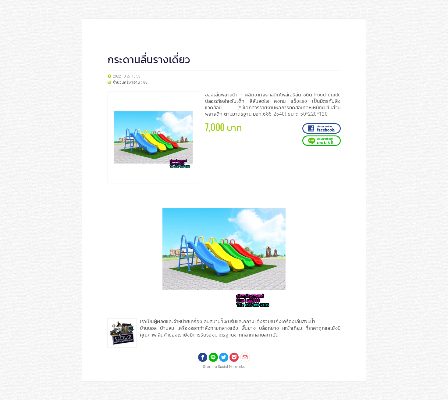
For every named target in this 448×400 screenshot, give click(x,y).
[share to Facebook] (202, 357)
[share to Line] (213, 357)
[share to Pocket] (234, 357)
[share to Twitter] (223, 357)
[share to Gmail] (245, 357)
